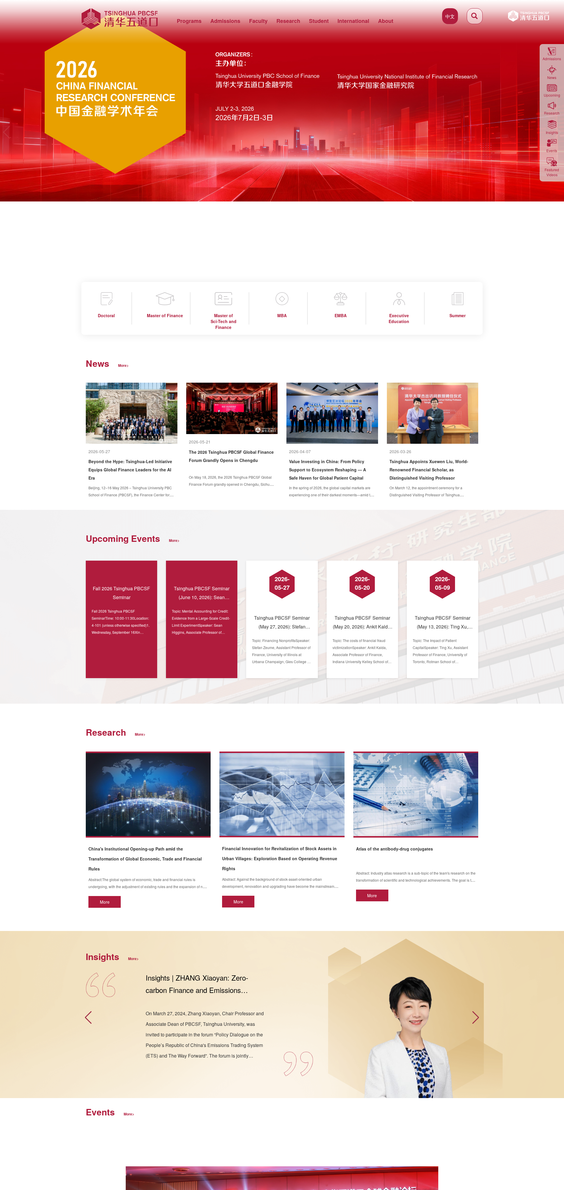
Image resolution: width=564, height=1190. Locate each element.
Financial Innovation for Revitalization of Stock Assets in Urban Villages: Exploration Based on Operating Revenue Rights (279, 858)
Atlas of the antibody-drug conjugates (394, 849)
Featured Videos (552, 172)
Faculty (258, 21)
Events (551, 150)
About (385, 21)
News (551, 77)
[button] (7, 132)
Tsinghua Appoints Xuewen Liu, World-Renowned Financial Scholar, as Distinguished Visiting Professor (429, 469)
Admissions (225, 21)
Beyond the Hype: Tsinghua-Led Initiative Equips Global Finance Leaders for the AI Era (130, 469)
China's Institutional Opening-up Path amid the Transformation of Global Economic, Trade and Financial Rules (145, 859)
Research (288, 21)
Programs (189, 21)
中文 (450, 16)
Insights (552, 132)
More (105, 902)
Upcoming (552, 95)
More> (123, 365)
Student (319, 21)
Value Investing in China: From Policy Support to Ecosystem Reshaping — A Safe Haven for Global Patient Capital (327, 469)
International (353, 21)
